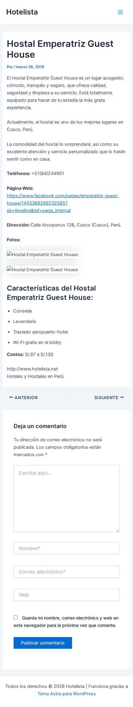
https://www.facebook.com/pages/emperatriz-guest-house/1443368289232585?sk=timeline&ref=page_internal (63, 203)
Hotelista (22, 11)
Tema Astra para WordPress (66, 694)
